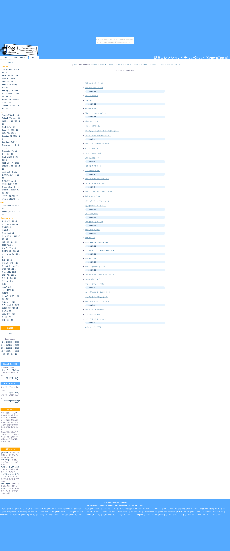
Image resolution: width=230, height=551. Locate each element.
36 (16, 342)
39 (9, 342)
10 (3, 81)
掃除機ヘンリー (90, 258)
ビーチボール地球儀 (92, 314)
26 (2, 348)
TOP (5, 57)
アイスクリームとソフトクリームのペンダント (102, 131)
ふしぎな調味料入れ (92, 171)
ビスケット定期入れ (92, 126)
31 (9, 345)
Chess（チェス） (62, 511)
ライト (116, 509)
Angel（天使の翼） (109, 514)
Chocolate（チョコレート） (214, 511)
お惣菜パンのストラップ (94, 88)
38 (11, 342)
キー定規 (88, 100)
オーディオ (22, 511)
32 (7, 345)
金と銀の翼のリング (92, 279)
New (10, 334)
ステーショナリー (40, 509)
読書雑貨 (6, 511)
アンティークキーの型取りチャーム (98, 135)
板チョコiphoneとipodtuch (95, 266)
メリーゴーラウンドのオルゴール (97, 201)
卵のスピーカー (90, 108)
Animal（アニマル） (93, 514)
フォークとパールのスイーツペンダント (99, 274)
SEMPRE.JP (5, 460)
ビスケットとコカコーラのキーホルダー (99, 250)
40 (7, 342)
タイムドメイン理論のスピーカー (97, 143)
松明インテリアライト (93, 166)
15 (10, 78)
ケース (216, 509)
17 (5, 78)
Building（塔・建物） (45, 514)
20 (16, 348)
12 (16, 78)
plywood (4, 452)
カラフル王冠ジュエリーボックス (97, 179)
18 (3, 78)
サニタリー (52, 509)
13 (14, 78)
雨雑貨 (76, 509)
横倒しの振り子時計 (92, 230)
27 (18, 345)
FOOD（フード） (183, 511)
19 (17, 75)
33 (4, 345)
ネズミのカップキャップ (94, 222)
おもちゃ (29, 509)
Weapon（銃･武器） (77, 511)
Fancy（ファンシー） (187, 514)
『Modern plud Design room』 (11, 401)
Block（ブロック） (77, 514)
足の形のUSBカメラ (92, 158)
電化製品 (182, 509)
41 (4, 342)
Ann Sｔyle (5, 484)
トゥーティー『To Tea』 (11, 370)
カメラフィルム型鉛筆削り (94, 309)
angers (4, 488)
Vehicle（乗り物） (93, 511)
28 (16, 345)
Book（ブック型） (62, 514)
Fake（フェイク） (203, 514)
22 (11, 348)
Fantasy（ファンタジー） (168, 514)
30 (11, 345)
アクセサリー (32, 511)
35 (18, 342)
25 (4, 348)
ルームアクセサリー (65, 509)
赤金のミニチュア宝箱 (93, 327)
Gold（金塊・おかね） (167, 511)
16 (7, 78)
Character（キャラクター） (10, 514)
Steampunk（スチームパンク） (146, 514)
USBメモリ (20, 509)
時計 (211, 509)
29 (14, 345)
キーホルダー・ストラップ (140, 509)
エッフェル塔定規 (91, 96)
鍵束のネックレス (91, 121)
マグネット (108, 509)
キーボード (11, 509)
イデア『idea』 (14, 393)
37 (14, 342)
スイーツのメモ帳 (91, 214)
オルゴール (95, 509)
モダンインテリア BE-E (10, 467)
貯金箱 (13, 511)
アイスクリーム (136, 511)
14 (12, 78)
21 (14, 348)
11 (19, 78)
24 (7, 348)
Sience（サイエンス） (47, 511)
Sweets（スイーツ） (109, 511)
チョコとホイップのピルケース (96, 297)
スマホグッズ (157, 509)
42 (2, 342)
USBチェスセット (91, 148)
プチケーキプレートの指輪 (94, 284)
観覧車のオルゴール (92, 196)
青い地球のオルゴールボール (95, 206)
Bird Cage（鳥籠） (29, 514)
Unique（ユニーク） (125, 514)
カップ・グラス (192, 509)
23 (9, 348)
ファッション (173, 509)
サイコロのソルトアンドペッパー (97, 301)
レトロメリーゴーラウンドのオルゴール (99, 191)
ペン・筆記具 (85, 509)
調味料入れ (204, 509)
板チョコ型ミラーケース (94, 83)
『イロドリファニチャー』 (12, 379)
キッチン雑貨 (125, 509)
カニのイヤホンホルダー (94, 153)
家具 (164, 509)
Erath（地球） (196, 511)
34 (2, 345)
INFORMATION (19, 57)
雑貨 (3, 509)
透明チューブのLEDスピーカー (96, 113)
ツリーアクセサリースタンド (95, 319)
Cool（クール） (217, 514)
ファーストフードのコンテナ (95, 183)
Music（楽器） (123, 511)
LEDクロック (90, 238)
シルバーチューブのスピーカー (96, 242)
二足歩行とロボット (150, 511)
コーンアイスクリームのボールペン (98, 292)
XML (34, 57)
